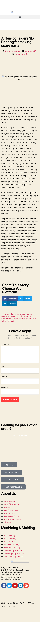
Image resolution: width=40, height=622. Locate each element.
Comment (6, 345)
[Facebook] (4, 585)
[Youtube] (15, 585)
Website (4, 387)
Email (4, 377)
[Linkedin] (20, 585)
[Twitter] (9, 585)
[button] (20, 17)
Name (4, 366)
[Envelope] (26, 585)
